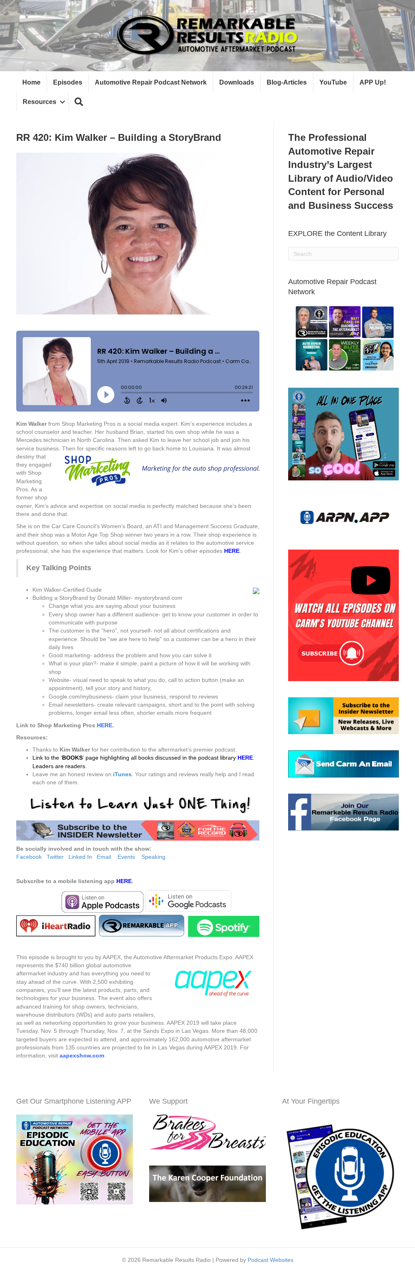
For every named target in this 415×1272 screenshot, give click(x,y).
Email (104, 857)
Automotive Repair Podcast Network (151, 82)
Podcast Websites (270, 1260)
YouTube (333, 82)
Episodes (67, 82)
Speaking (153, 857)
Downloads (236, 82)
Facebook (29, 857)
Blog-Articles (287, 82)
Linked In (80, 857)
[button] (78, 102)
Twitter (55, 857)
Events (126, 857)
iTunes (122, 774)
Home (31, 82)
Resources (39, 101)
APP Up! (372, 82)
